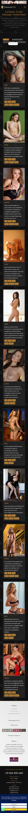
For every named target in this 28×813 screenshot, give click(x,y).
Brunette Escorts (9, 42)
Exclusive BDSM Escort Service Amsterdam (14, 751)
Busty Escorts (20, 42)
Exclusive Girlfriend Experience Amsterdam (14, 749)
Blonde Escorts (17, 39)
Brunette (11, 104)
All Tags (6, 39)
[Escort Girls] (14, 725)
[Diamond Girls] (8, 7)
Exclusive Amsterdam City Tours (14, 744)
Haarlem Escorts (14, 790)
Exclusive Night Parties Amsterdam (14, 753)
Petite (16, 162)
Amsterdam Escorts (14, 786)
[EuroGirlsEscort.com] (14, 720)
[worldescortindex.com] (14, 735)
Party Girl (17, 104)
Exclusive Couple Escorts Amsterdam (14, 746)
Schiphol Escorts (14, 792)
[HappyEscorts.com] (14, 759)
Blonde (6, 162)
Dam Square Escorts (14, 788)
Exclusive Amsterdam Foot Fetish (14, 748)
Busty (6, 104)
